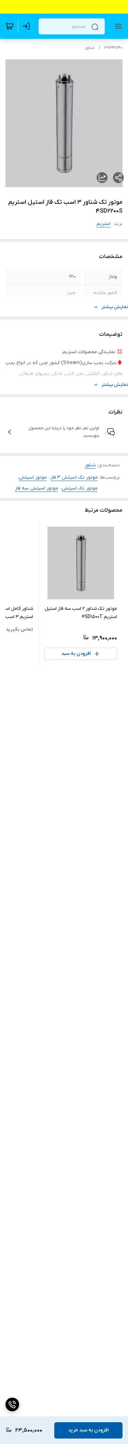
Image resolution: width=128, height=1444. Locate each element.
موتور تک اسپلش (80, 488)
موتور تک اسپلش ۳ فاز (74, 477)
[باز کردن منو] (117, 26)
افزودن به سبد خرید (88, 1430)
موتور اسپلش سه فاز (36, 488)
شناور (90, 47)
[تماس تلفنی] (12, 1404)
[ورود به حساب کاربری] (27, 26)
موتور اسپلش (33, 477)
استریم (104, 224)
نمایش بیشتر (114, 307)
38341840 (113, 47)
